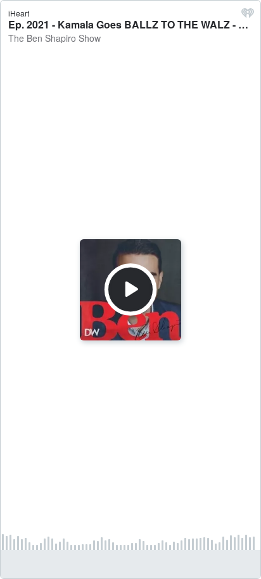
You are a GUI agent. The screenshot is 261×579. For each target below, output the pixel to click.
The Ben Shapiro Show (54, 38)
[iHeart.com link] (247, 15)
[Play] (130, 289)
